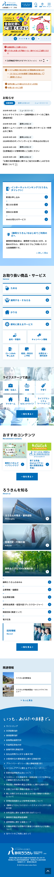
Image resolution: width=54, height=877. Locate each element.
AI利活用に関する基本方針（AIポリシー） (23, 812)
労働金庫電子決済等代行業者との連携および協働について (28, 828)
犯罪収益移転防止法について (18, 772)
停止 (38, 38)
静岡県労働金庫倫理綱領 (16, 817)
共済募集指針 (12, 730)
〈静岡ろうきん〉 (16, 77)
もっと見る (28, 700)
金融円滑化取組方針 (15, 749)
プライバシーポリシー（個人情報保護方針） (24, 763)
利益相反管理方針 (14, 744)
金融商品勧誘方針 (14, 740)
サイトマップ (12, 726)
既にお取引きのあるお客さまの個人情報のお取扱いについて (28, 795)
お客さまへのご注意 (15, 87)
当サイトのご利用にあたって (18, 833)
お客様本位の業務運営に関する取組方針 (23, 758)
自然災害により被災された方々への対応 (23, 84)
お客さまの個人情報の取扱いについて (22, 789)
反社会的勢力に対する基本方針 (19, 754)
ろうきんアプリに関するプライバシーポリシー (26, 768)
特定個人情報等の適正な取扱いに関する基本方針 (27, 784)
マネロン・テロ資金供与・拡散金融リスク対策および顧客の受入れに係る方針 (28, 778)
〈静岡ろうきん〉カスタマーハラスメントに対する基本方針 (28, 806)
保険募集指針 (12, 735)
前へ (15, 38)
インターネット (26, 5)
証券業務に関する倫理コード (18, 822)
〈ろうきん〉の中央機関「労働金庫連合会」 (26, 73)
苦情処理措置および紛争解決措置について (24, 800)
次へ (33, 38)
